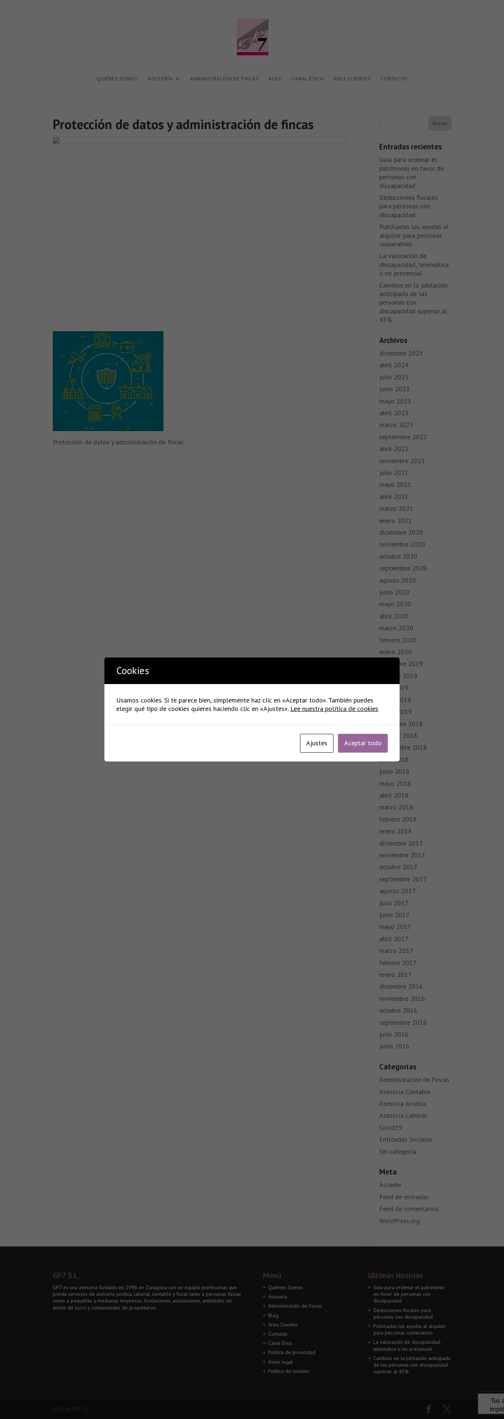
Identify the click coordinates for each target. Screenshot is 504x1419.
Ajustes (316, 743)
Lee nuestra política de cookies (334, 708)
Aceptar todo (363, 743)
